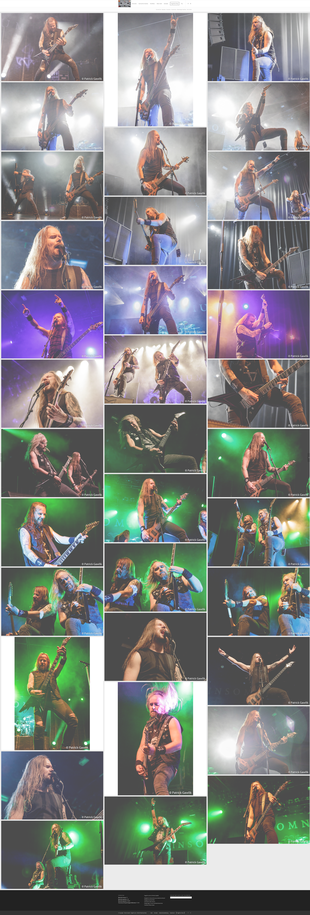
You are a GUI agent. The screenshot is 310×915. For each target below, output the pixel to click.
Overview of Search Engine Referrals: (127, 902)
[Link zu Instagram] (190, 3)
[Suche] (181, 3)
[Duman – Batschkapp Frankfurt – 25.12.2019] (308, 457)
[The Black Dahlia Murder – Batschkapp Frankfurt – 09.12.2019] (1, 457)
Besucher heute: (122, 897)
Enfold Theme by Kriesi (142, 912)
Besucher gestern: (122, 899)
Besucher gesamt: (122, 901)
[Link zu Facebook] (188, 3)
